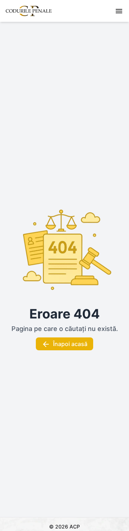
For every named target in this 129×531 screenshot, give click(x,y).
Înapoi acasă (70, 343)
